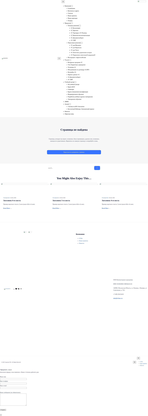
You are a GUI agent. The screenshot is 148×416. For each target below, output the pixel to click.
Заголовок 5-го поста (61, 200)
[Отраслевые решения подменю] (81, 43)
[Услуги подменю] (70, 60)
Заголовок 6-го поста (12, 200)
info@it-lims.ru (117, 298)
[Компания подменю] (72, 6)
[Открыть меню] (59, 58)
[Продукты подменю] (72, 23)
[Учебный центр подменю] (75, 82)
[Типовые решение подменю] (80, 25)
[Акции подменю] (70, 104)
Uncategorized (6, 197)
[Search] (97, 168)
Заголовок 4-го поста (110, 200)
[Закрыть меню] (63, 1)
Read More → (7, 208)
